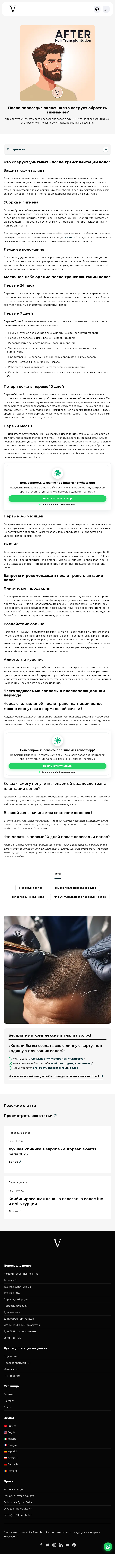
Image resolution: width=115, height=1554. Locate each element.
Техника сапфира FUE (17, 1286)
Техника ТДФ (12, 1293)
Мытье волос (12, 1369)
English (11, 1432)
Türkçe (11, 1426)
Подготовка (11, 1356)
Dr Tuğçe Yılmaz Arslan (18, 1515)
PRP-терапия (12, 1375)
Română (12, 1470)
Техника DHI (11, 1280)
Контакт (8, 1401)
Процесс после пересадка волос (74, 887)
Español (12, 1451)
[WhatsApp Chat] (108, 1545)
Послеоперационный (17, 1362)
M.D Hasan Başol (14, 1489)
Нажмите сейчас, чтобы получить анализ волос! (54, 1076)
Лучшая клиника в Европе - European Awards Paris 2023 (52, 1151)
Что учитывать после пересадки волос (80, 896)
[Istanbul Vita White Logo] (57, 1243)
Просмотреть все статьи (28, 1115)
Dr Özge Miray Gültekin (18, 1508)
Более (15, 1162)
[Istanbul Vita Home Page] (12, 12)
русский (12, 1458)
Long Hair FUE (12, 1337)
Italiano (11, 1438)
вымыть (70, 237)
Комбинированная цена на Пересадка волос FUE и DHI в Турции (56, 1201)
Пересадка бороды (16, 1299)
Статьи (8, 1407)
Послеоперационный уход (26, 896)
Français (12, 1445)
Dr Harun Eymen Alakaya (19, 1495)
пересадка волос (31, 887)
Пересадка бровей (16, 1305)
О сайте (8, 1394)
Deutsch (12, 1464)
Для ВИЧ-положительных (20, 1331)
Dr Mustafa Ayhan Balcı (18, 1502)
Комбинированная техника (21, 1273)
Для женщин (12, 1312)
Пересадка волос (19, 1132)
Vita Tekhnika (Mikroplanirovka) (22, 1325)
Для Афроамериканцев (19, 1318)
